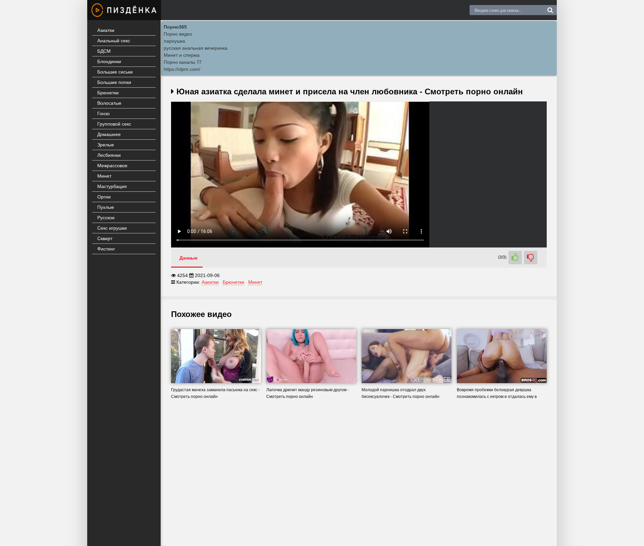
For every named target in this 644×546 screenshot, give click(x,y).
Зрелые (105, 144)
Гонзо (103, 113)
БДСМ (104, 51)
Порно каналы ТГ (183, 62)
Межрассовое (112, 165)
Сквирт (104, 238)
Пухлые (105, 207)
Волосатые (109, 103)
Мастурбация (112, 186)
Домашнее (109, 134)
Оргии (104, 196)
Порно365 (175, 27)
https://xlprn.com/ (182, 69)
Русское (106, 217)
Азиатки (105, 30)
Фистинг (106, 249)
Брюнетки (108, 92)
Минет (104, 176)
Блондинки (109, 61)
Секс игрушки (112, 228)
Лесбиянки (109, 155)
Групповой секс (114, 124)
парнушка (174, 41)
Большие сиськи (115, 72)
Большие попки (114, 82)
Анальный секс (113, 40)
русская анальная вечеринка (195, 48)
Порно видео (178, 34)
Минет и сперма (182, 55)
